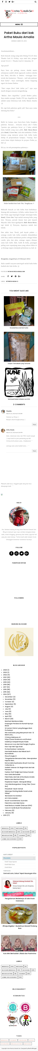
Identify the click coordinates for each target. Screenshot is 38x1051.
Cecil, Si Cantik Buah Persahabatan (18, 808)
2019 (4, 682)
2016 (4, 689)
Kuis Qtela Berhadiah (12, 774)
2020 (5, 680)
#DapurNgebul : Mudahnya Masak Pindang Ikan (20, 927)
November (9, 699)
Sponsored (5, 1044)
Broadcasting (7, 835)
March (7, 719)
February (8, 810)
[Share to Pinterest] (15, 276)
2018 (4, 685)
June (7, 711)
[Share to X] (11, 276)
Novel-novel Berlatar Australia (16, 801)
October (8, 702)
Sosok (31, 1040)
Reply (34, 424)
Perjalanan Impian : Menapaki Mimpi (18, 782)
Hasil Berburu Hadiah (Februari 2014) (18, 806)
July (6, 709)
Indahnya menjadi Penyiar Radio (17, 742)
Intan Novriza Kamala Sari (14, 1048)
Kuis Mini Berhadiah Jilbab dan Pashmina (19, 953)
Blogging (26, 832)
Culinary (22, 835)
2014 (5, 694)
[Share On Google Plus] (19, 276)
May (6, 714)
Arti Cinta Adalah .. (12, 798)
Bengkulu (5, 828)
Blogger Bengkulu (9, 832)
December (9, 697)
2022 (5, 675)
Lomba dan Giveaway (9, 839)
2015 (4, 692)
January (8, 813)
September (9, 704)
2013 (4, 815)
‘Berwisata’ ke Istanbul (13, 796)
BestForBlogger (32, 1048)
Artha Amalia (10, 430)
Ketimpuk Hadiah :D (12, 281)
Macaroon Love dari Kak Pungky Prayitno (20, 744)
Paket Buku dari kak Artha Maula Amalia (19, 777)
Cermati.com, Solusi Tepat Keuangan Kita (19, 873)
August (7, 707)
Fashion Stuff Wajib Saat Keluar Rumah (19, 772)
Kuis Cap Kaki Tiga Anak (14, 747)
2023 (5, 672)
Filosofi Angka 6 (11, 756)
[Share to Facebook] (8, 276)
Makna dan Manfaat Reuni (14, 779)
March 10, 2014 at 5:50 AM (14, 413)
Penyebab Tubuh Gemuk (14, 789)
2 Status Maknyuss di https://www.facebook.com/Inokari (18, 738)
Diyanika (9, 411)
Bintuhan (19, 828)
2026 (5, 670)
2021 (4, 677)
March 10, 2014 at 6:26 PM (14, 432)
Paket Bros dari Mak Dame (14, 803)
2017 (4, 687)
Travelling (23, 1040)
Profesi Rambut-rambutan (15, 749)
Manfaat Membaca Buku (14, 721)
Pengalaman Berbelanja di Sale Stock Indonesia (20, 900)
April (6, 716)
